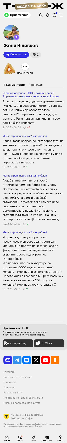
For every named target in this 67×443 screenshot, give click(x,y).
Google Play (18, 343)
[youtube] (45, 360)
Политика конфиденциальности (23, 398)
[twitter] (36, 360)
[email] (7, 360)
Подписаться (18, 54)
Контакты (9, 387)
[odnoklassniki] (55, 360)
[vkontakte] (26, 360)
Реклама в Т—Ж (12, 392)
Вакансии (9, 372)
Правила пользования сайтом (21, 403)
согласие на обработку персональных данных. (43, 424)
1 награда (36, 84)
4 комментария (14, 84)
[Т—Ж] (33, 6)
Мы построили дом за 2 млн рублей (25, 136)
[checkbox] (61, 15)
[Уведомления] (48, 15)
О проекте (9, 382)
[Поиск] (41, 15)
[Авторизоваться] (54, 15)
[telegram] (17, 360)
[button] (16, 37)
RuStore (47, 343)
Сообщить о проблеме (17, 377)
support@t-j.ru (25, 418)
